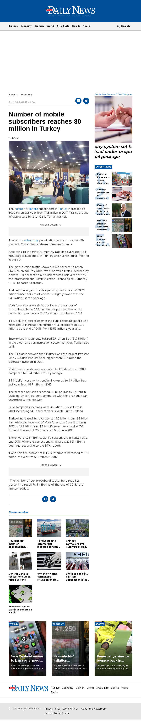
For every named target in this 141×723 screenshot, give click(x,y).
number (20, 209)
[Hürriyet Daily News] (70, 11)
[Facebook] (78, 101)
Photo (86, 26)
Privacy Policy (52, 709)
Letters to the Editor (57, 713)
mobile (33, 209)
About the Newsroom (93, 709)
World (50, 26)
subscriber (31, 240)
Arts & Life (63, 26)
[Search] (118, 26)
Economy (26, 26)
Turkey (63, 209)
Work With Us (71, 709)
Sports (76, 26)
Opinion (39, 26)
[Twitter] (86, 101)
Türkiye (13, 26)
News (12, 95)
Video (124, 688)
